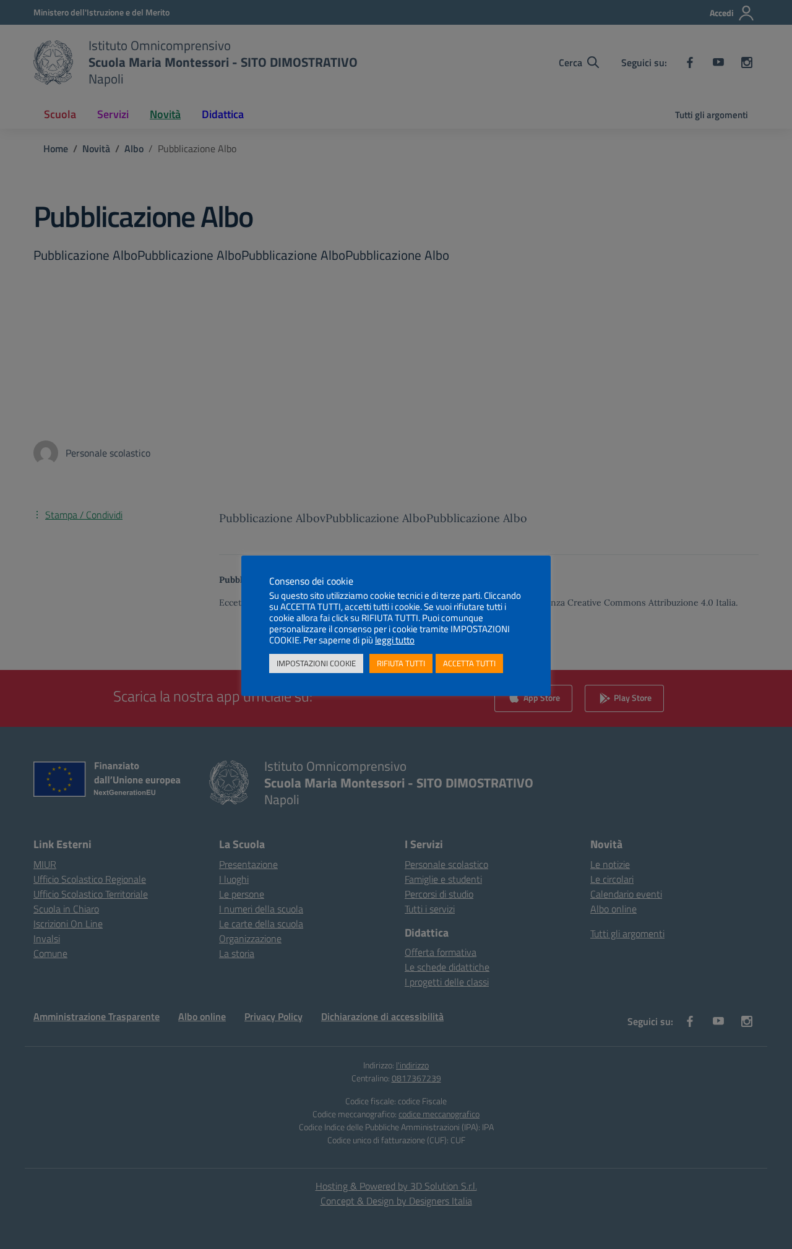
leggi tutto (395, 640)
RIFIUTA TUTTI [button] (401, 663)
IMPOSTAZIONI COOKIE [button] (316, 663)
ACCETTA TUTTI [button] (469, 663)
